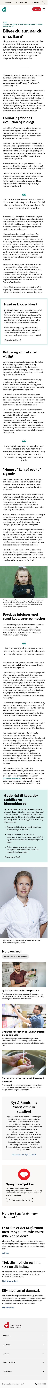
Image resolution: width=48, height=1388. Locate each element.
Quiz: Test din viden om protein (20, 990)
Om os (24, 1374)
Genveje (24, 1365)
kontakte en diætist (12, 778)
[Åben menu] (44, 9)
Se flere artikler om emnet (15, 956)
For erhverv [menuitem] (35, 2)
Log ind (37, 9)
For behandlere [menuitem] (21, 2)
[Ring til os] (43, 2)
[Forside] (4, 9)
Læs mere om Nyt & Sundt (24, 1154)
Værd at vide (24, 1383)
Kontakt (24, 1356)
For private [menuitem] (8, 2)
